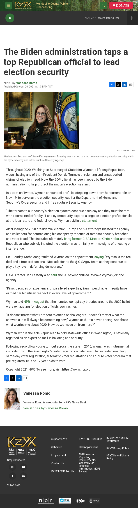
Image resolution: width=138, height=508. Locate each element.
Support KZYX (59, 439)
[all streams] (132, 18)
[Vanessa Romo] (12, 399)
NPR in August (34, 302)
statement (89, 220)
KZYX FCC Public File (62, 471)
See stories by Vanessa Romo (45, 408)
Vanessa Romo (26, 83)
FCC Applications (88, 447)
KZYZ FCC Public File (90, 439)
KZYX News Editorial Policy (118, 457)
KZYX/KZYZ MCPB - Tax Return (118, 439)
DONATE (122, 5)
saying (99, 257)
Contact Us (57, 463)
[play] (10, 18)
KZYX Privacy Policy (118, 448)
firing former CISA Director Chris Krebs (91, 239)
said (54, 275)
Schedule (56, 447)
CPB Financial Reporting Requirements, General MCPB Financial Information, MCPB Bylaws (90, 463)
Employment (58, 455)
